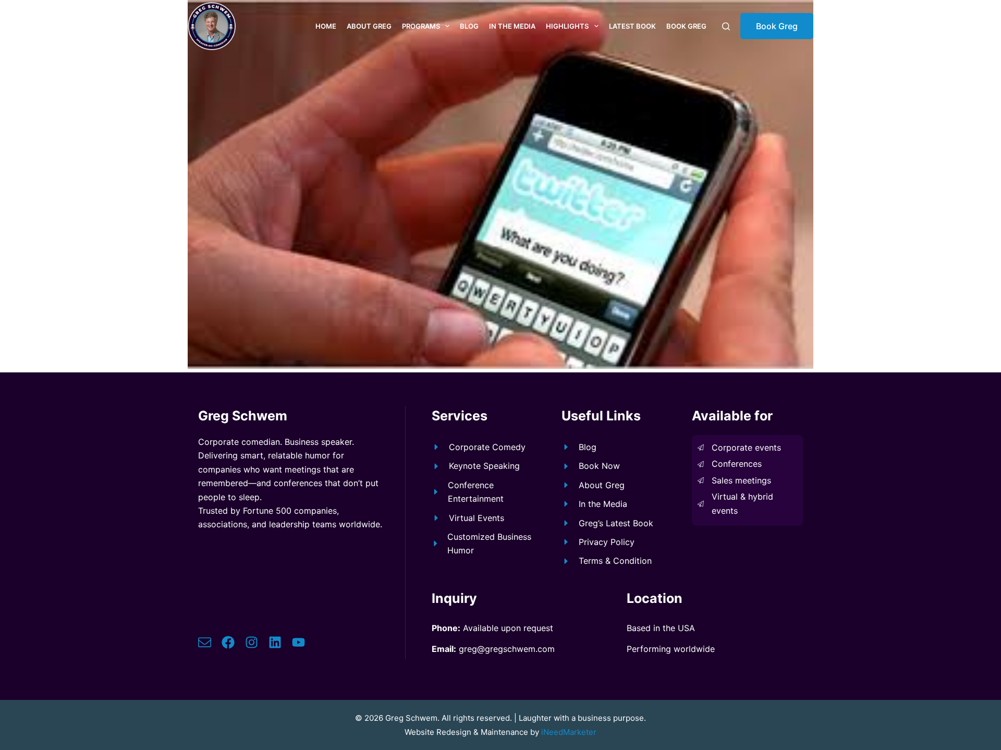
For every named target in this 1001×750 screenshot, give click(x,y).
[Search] (726, 26)
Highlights (567, 26)
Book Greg (686, 26)
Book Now (599, 466)
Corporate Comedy (487, 447)
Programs (421, 26)
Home (325, 26)
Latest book (632, 26)
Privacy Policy (606, 542)
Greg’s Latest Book (616, 523)
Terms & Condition (615, 560)
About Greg (369, 26)
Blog (469, 26)
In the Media (512, 26)
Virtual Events (476, 518)
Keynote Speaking (484, 466)
